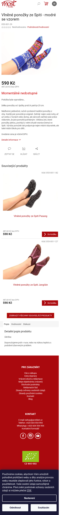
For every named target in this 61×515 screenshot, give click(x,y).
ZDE (29, 490)
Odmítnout (15, 507)
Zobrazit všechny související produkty (30, 315)
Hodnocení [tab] (16, 324)
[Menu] (54, 4)
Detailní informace (9, 140)
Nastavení (29, 498)
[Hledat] (39, 4)
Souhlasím (43, 507)
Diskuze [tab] (26, 324)
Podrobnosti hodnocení (38, 27)
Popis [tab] (6, 324)
